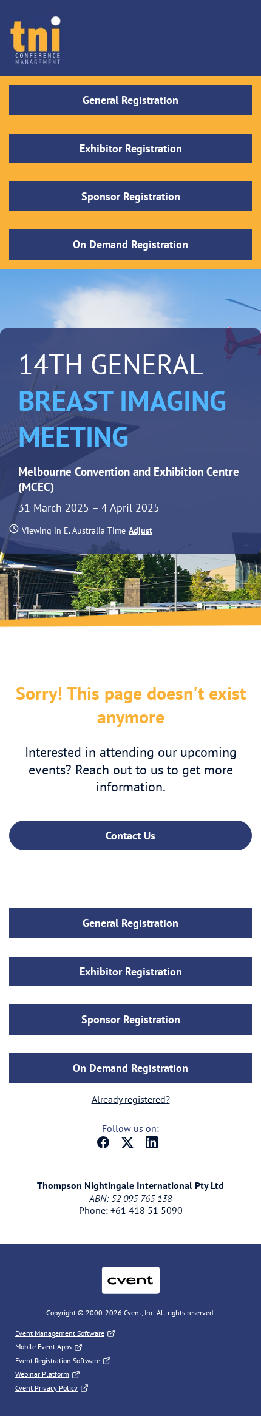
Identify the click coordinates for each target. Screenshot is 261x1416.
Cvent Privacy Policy (46, 1387)
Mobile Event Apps (43, 1346)
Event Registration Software (57, 1360)
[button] (139, 530)
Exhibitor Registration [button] (131, 148)
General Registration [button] (130, 100)
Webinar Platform (42, 1373)
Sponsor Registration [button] (130, 196)
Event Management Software (59, 1333)
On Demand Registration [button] (130, 244)
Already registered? (131, 1099)
